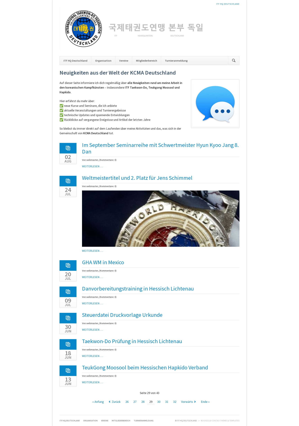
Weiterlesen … (92, 166)
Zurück (116, 402)
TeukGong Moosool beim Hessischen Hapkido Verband (145, 367)
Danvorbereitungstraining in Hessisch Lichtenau (138, 288)
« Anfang (98, 402)
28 (142, 402)
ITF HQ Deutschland (227, 4)
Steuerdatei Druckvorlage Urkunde (122, 314)
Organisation (103, 60)
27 (135, 402)
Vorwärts (187, 402)
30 (158, 402)
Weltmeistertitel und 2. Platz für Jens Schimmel (137, 177)
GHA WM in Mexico (103, 262)
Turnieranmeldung (176, 60)
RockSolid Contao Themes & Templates (220, 420)
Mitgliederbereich (146, 60)
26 (127, 402)
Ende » (205, 402)
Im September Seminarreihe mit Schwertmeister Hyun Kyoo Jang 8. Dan (160, 148)
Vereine (123, 60)
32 (174, 402)
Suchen (233, 60)
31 (166, 402)
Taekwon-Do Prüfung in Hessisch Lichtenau (132, 341)
